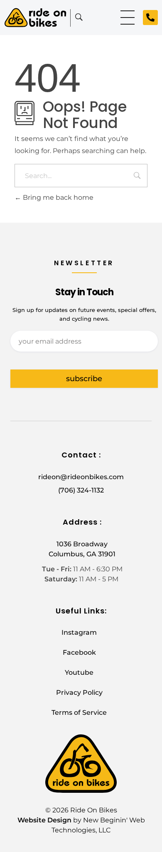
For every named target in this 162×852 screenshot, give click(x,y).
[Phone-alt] (150, 17)
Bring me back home (57, 197)
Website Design (44, 820)
